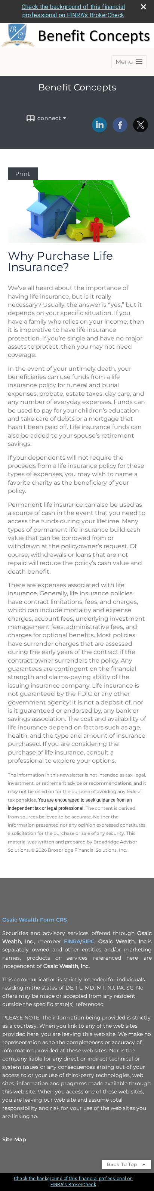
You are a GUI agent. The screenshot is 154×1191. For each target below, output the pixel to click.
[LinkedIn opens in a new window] (99, 129)
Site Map (14, 1139)
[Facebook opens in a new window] (120, 129)
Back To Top (123, 1164)
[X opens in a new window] (140, 129)
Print (22, 173)
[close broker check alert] (144, 7)
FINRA (72, 941)
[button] (129, 61)
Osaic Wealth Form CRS (34, 919)
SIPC (88, 941)
